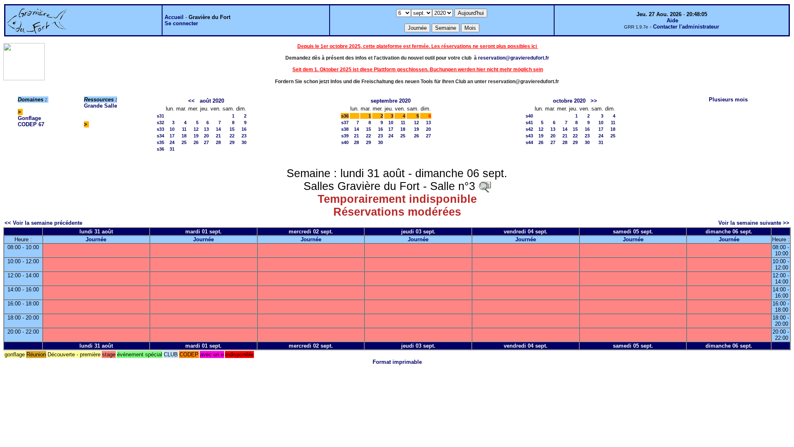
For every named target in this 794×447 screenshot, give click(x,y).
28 (218, 142)
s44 (529, 142)
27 (206, 142)
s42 (529, 129)
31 (172, 149)
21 (218, 135)
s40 (345, 142)
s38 (345, 129)
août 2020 (212, 101)
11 (184, 129)
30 (244, 142)
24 (172, 142)
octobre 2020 (569, 101)
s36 (160, 149)
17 (172, 135)
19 (196, 135)
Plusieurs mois (728, 99)
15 (232, 129)
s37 (345, 122)
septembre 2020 (391, 101)
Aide (672, 20)
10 (172, 129)
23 (244, 135)
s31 (160, 115)
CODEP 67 (31, 124)
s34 (160, 135)
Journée (96, 239)
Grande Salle (100, 106)
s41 (529, 122)
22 (232, 135)
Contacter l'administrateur (686, 27)
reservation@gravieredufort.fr (513, 58)
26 (196, 142)
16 (244, 129)
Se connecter (181, 23)
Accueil (174, 17)
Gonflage (29, 118)
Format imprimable (397, 362)
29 (232, 142)
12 (196, 129)
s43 (529, 135)
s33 (160, 129)
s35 (160, 142)
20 (206, 135)
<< (191, 101)
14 (218, 129)
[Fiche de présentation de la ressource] (484, 186)
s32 (160, 122)
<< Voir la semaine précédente (43, 223)
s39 (345, 135)
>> (594, 101)
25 (184, 142)
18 (184, 135)
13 (206, 129)
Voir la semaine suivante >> (753, 223)
